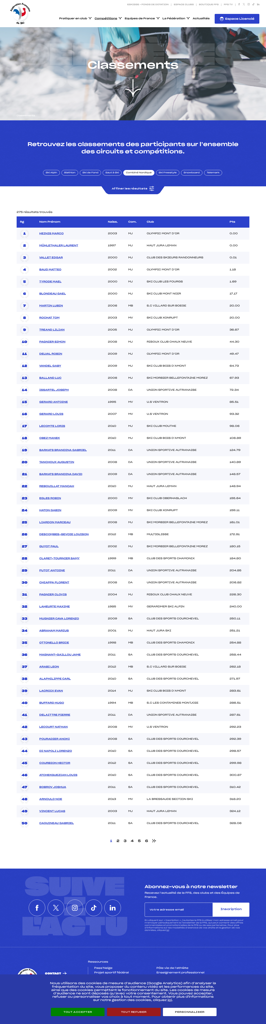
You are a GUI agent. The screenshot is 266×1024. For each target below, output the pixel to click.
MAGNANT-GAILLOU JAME (60, 655)
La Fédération (174, 18)
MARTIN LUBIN (51, 306)
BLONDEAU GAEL (52, 294)
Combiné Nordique (139, 173)
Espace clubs (184, 5)
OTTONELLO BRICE (54, 643)
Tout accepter (77, 1012)
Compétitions (106, 18)
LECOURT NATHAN (53, 727)
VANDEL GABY (50, 366)
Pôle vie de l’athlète (172, 968)
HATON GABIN (50, 510)
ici (167, 930)
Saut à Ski (112, 173)
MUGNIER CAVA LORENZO (59, 619)
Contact (53, 973)
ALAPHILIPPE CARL (55, 679)
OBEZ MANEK (49, 438)
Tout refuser (134, 1012)
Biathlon (69, 173)
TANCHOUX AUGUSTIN (56, 462)
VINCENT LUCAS (52, 811)
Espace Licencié (239, 19)
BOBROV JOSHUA (52, 787)
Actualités (201, 18)
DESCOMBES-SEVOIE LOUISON (64, 534)
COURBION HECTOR (54, 763)
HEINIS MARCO (51, 233)
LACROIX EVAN (51, 691)
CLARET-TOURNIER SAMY (59, 558)
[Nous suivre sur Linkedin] (258, 4)
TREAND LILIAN (52, 330)
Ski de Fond (91, 173)
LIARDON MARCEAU (54, 522)
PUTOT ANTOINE (52, 570)
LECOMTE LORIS (52, 426)
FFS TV (228, 5)
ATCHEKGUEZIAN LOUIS (58, 775)
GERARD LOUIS (51, 414)
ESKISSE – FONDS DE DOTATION (148, 5)
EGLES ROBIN (50, 498)
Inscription (231, 909)
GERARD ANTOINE (53, 402)
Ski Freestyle (168, 173)
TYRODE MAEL (50, 282)
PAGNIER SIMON (52, 342)
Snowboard (192, 173)
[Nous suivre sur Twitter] (244, 4)
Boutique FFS (209, 5)
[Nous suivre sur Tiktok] (253, 4)
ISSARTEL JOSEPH (54, 390)
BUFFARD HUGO (51, 703)
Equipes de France (140, 18)
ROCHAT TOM (49, 318)
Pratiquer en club (73, 18)
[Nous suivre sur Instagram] (249, 4)
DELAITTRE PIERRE (54, 715)
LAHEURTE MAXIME (54, 606)
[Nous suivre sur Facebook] (239, 4)
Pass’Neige (103, 968)
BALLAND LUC (50, 378)
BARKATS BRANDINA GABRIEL (63, 450)
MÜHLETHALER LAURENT (58, 245)
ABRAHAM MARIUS (54, 631)
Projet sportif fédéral (111, 973)
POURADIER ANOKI (54, 739)
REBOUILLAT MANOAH (56, 486)
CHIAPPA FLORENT (54, 582)
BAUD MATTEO (50, 270)
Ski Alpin (51, 173)
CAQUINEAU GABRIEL (56, 823)
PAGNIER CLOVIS (53, 594)
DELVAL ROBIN (50, 354)
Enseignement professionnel (180, 973)
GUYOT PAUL (49, 546)
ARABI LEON (49, 667)
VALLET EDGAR (51, 257)
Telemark (213, 173)
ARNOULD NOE (50, 799)
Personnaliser (189, 1012)
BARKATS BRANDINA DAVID (60, 474)
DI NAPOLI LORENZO (55, 751)
